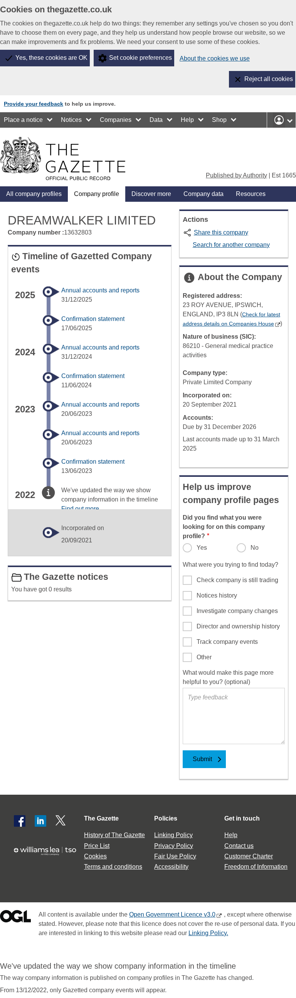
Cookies (95, 856)
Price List (96, 846)
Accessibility (171, 866)
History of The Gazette (114, 835)
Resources (251, 194)
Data (156, 120)
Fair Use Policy (175, 856)
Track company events (227, 641)
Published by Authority (236, 175)
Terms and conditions (113, 866)
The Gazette (101, 818)
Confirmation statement (92, 319)
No (255, 547)
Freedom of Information (256, 866)
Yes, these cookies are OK (51, 57)
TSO (48, 854)
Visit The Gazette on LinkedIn (40, 821)
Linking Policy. (208, 933)
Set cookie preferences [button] (140, 57)
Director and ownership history (238, 626)
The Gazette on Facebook (19, 821)
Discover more (151, 194)
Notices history (217, 595)
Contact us (239, 846)
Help (187, 120)
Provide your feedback (33, 104)
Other (204, 657)
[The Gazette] (62, 158)
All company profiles (34, 194)
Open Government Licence (15, 918)
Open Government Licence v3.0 (172, 914)
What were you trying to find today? (230, 564)
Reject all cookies (268, 79)
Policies (165, 818)
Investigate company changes (237, 611)
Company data (203, 194)
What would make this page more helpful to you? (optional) (228, 677)
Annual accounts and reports (100, 290)
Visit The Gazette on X (61, 821)
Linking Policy (173, 835)
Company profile (96, 194)
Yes (202, 547)
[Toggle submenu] (50, 120)
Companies (115, 120)
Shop (219, 120)
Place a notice (23, 120)
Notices (71, 120)
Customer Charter (248, 856)
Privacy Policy (173, 846)
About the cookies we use (215, 58)
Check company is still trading (237, 580)
